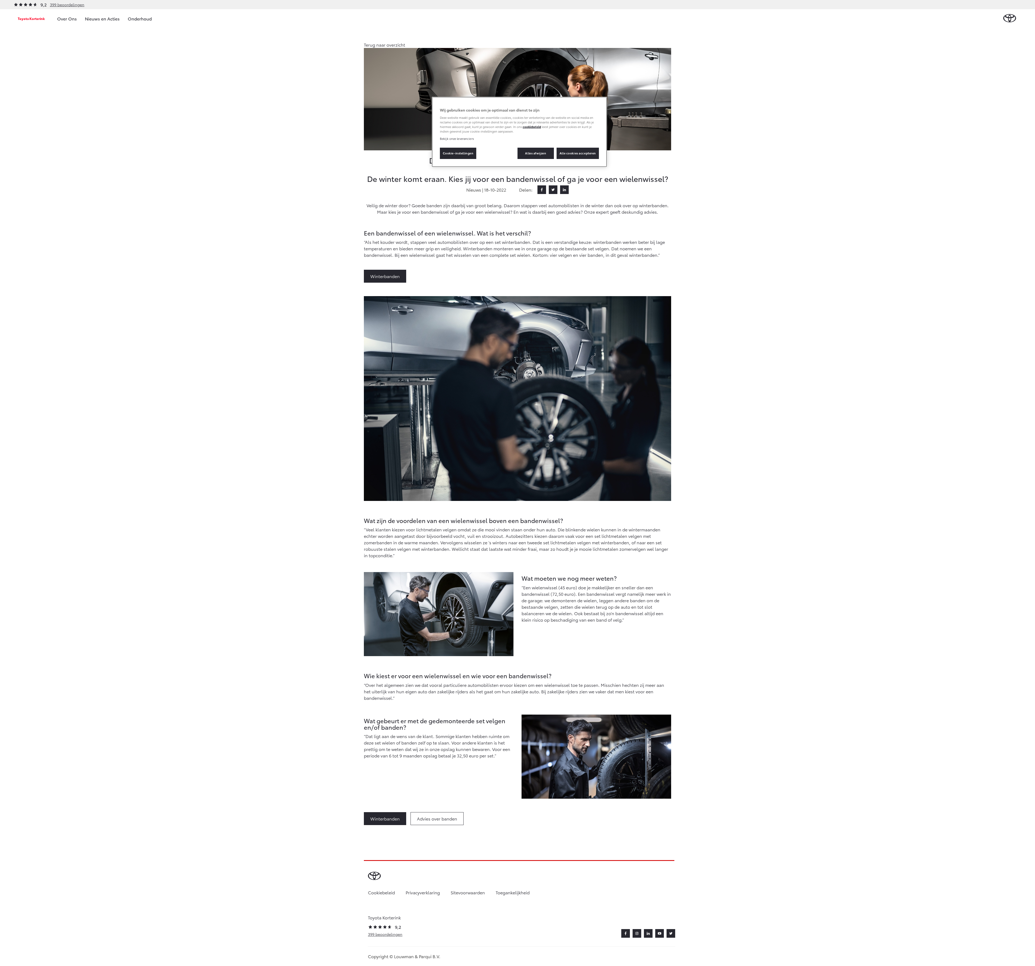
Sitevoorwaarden (468, 892)
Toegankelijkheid (513, 892)
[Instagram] (637, 933)
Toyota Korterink (31, 18)
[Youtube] (659, 933)
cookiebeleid (532, 126)
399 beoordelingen (67, 4)
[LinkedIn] (564, 189)
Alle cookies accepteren (578, 153)
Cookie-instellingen (458, 153)
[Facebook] (541, 189)
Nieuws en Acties (102, 18)
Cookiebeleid (381, 892)
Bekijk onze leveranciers (457, 138)
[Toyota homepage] (1009, 18)
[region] (519, 132)
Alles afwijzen (535, 153)
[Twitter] (553, 189)
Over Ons (67, 18)
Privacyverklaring (423, 892)
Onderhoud (140, 18)
